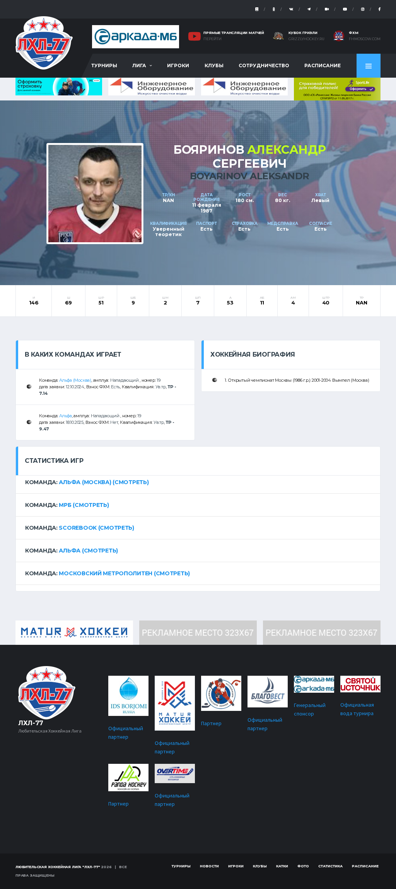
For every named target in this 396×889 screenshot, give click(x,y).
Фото (303, 866)
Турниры (104, 65)
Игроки (178, 65)
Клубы (214, 65)
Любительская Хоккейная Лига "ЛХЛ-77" (57, 867)
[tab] (198, 482)
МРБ (65, 504)
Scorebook (77, 527)
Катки (282, 866)
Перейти (212, 39)
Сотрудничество (264, 65)
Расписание (322, 65)
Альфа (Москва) (75, 380)
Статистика (330, 866)
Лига (139, 65)
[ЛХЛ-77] (337, 88)
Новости (209, 866)
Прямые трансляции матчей (233, 33)
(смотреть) (130, 482)
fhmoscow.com (365, 39)
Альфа (65, 415)
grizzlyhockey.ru (306, 39)
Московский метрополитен (105, 573)
